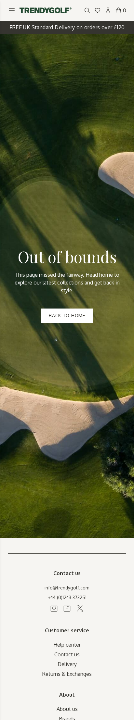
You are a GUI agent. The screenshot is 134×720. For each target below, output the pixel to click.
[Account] (108, 10)
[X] (80, 608)
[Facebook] (67, 608)
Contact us (67, 654)
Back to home (67, 315)
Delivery (67, 664)
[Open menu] (12, 10)
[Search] (87, 10)
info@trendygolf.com (67, 587)
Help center (67, 644)
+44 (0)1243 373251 (67, 597)
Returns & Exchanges (67, 674)
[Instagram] (54, 608)
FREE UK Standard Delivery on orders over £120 (67, 27)
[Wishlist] (97, 10)
